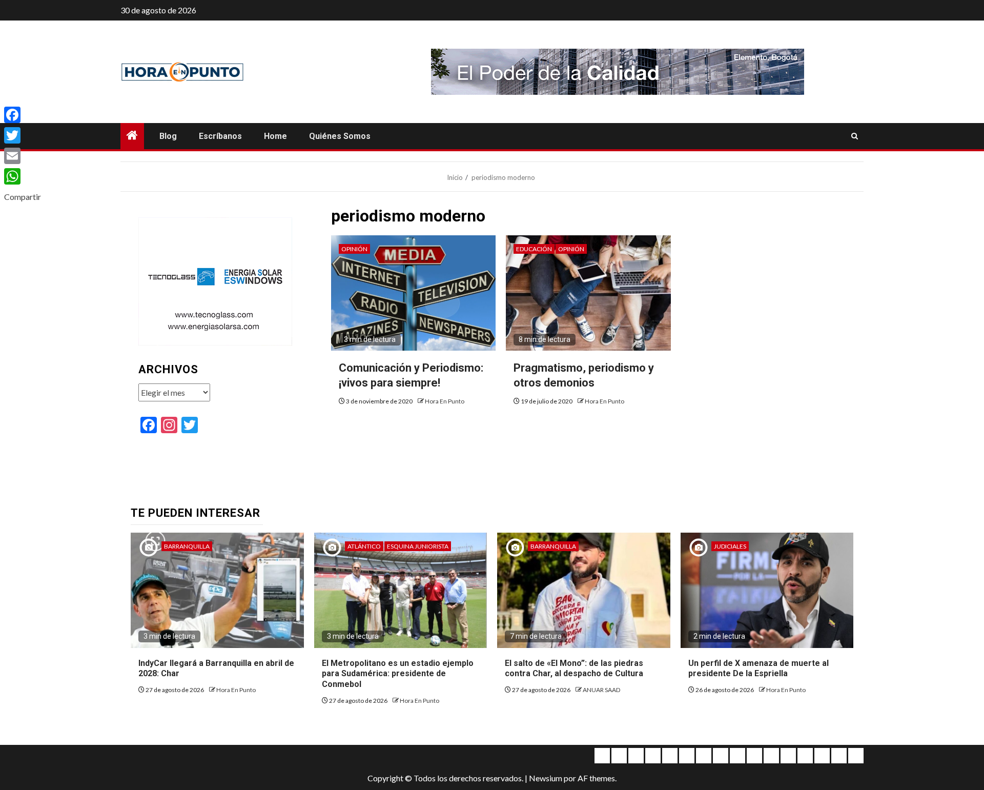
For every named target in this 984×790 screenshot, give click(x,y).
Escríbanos (220, 136)
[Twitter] (22, 135)
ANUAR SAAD (601, 690)
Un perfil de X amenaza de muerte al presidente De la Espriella (758, 668)
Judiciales (730, 546)
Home (275, 136)
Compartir (22, 196)
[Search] (854, 136)
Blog (168, 136)
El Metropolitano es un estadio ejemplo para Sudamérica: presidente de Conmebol (398, 674)
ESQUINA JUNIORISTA (417, 546)
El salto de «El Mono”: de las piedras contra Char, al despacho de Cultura (574, 668)
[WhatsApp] (22, 176)
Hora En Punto (444, 401)
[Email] (22, 156)
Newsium (545, 778)
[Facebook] (22, 115)
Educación (534, 249)
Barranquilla (187, 546)
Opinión (354, 249)
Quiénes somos (340, 136)
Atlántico (364, 546)
